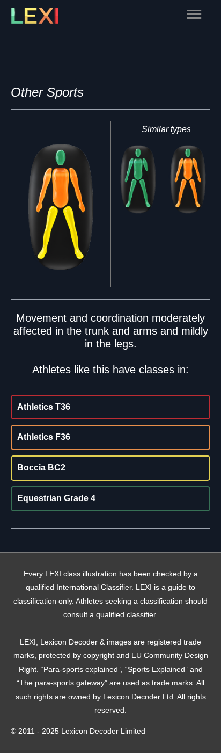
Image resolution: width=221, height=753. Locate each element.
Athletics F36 (43, 436)
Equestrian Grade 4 (56, 498)
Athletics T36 (43, 406)
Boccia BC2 (41, 467)
